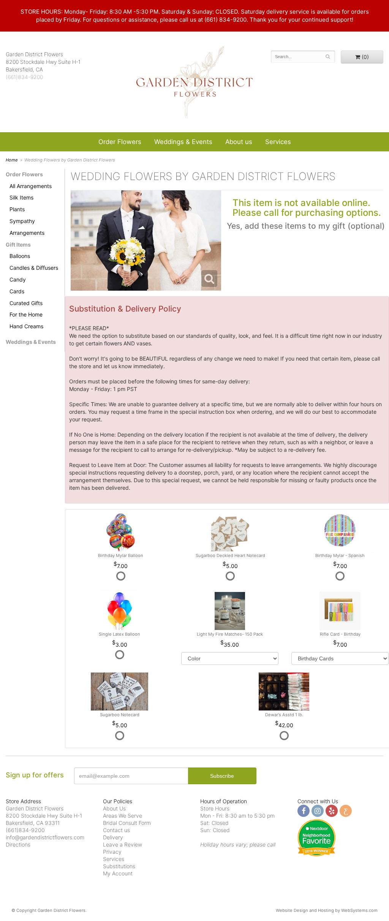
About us (238, 142)
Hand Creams (26, 326)
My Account (118, 873)
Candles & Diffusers (33, 267)
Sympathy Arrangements (26, 227)
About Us (114, 808)
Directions (18, 844)
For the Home (26, 314)
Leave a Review (122, 844)
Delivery (113, 837)
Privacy (112, 851)
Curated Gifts (26, 303)
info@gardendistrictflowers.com (45, 837)
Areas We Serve (122, 815)
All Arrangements (30, 186)
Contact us (116, 830)
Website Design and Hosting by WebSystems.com (327, 910)
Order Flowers (119, 142)
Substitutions (119, 866)
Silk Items (21, 197)
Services (278, 142)
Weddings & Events (183, 142)
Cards (16, 291)
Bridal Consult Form (127, 823)
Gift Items (18, 244)
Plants (17, 209)
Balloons (19, 256)
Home (12, 160)
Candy (17, 279)
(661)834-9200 (24, 77)
